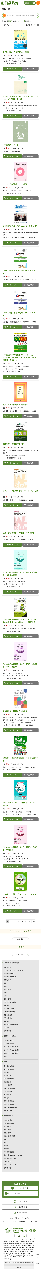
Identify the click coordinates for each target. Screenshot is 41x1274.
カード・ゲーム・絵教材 (11, 1050)
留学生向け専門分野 (10, 977)
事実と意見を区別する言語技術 (15, 404)
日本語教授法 (8, 1120)
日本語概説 (7, 1126)
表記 (5, 1142)
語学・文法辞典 (9, 1104)
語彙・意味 (7, 1133)
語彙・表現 (7, 999)
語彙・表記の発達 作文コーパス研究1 (18, 533)
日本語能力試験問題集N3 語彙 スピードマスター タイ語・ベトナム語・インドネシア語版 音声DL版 (20, 357)
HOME (11, 1218)
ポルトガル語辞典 (9, 1088)
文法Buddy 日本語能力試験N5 (16, 52)
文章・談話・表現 (9, 1136)
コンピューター (9, 1044)
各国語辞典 (7, 1095)
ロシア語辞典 (8, 1091)
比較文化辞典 (8, 1110)
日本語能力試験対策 (10, 1008)
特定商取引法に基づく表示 (29, 1221)
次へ (33, 921)
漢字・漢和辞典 (9, 1101)
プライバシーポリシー (11, 1221)
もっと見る (19, 939)
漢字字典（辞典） (9, 1069)
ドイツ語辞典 (8, 1085)
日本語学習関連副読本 (11, 1024)
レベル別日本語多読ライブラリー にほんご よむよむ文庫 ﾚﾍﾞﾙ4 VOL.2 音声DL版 (21, 620)
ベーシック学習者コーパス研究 (15, 184)
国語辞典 (6, 1098)
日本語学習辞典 (9, 1066)
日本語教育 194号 (10, 144)
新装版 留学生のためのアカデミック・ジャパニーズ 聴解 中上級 (20, 97)
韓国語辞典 (7, 1075)
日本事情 (6, 1028)
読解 (5, 986)
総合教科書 (7, 967)
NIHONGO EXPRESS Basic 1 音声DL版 (20, 226)
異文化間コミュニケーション (13, 1155)
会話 (5, 996)
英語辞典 (6, 1072)
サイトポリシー (27, 1218)
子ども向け (7, 980)
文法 (5, 983)
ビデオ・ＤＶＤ (9, 1040)
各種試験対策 (8, 1015)
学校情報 (6, 1021)
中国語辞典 (7, 1082)
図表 (5, 1056)
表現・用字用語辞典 (10, 1107)
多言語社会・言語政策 (11, 1158)
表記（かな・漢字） (10, 1002)
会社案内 (17, 1218)
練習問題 (6, 1005)
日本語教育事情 (9, 1152)
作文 (5, 993)
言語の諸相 (7, 1161)
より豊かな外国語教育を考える (15, 711)
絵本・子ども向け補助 (11, 1053)
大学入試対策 (8, 1018)
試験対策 (6, 1149)
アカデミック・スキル (11, 1165)
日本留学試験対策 (9, 1012)
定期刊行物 (7, 1031)
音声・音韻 (7, 1130)
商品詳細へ (31, 68)
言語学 (6, 1146)
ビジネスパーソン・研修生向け (14, 970)
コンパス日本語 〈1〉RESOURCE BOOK (19, 894)
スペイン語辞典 (9, 1079)
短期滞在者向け (9, 973)
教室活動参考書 (9, 1123)
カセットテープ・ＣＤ (11, 1047)
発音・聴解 (7, 989)
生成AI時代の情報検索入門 (13, 444)
